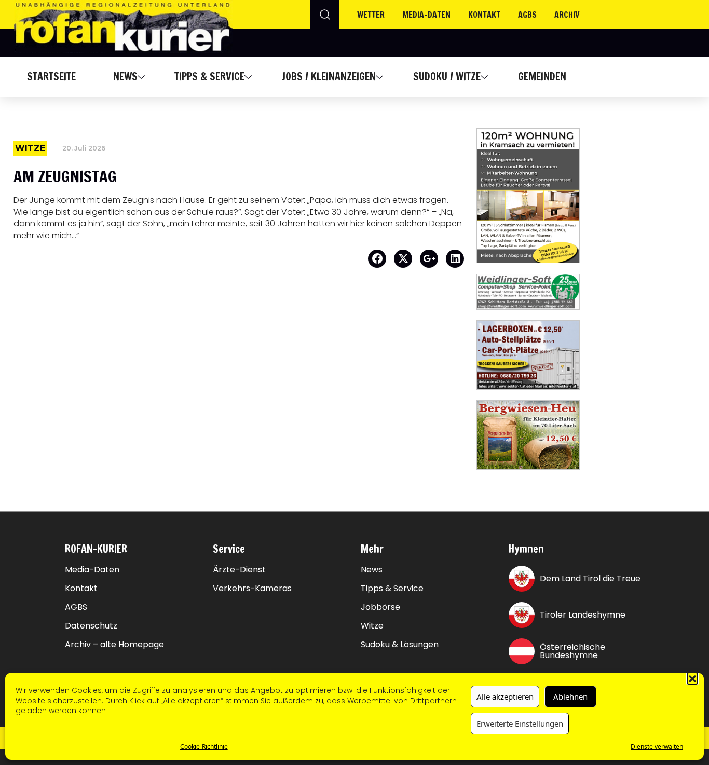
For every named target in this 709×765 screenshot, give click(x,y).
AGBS (527, 14)
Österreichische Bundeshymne (572, 651)
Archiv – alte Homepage (114, 644)
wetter (371, 14)
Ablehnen (570, 696)
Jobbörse (380, 607)
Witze (372, 626)
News (125, 76)
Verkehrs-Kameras (252, 588)
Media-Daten (92, 570)
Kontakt (484, 14)
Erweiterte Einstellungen (519, 723)
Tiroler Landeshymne (582, 615)
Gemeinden (542, 76)
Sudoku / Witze (447, 76)
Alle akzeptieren (505, 696)
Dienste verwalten (657, 746)
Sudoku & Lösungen (400, 644)
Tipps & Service (209, 76)
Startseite (51, 76)
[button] (692, 678)
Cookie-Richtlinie (204, 746)
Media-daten (426, 14)
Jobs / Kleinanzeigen (329, 76)
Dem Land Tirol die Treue (590, 578)
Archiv (567, 14)
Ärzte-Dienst (239, 570)
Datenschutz (91, 626)
